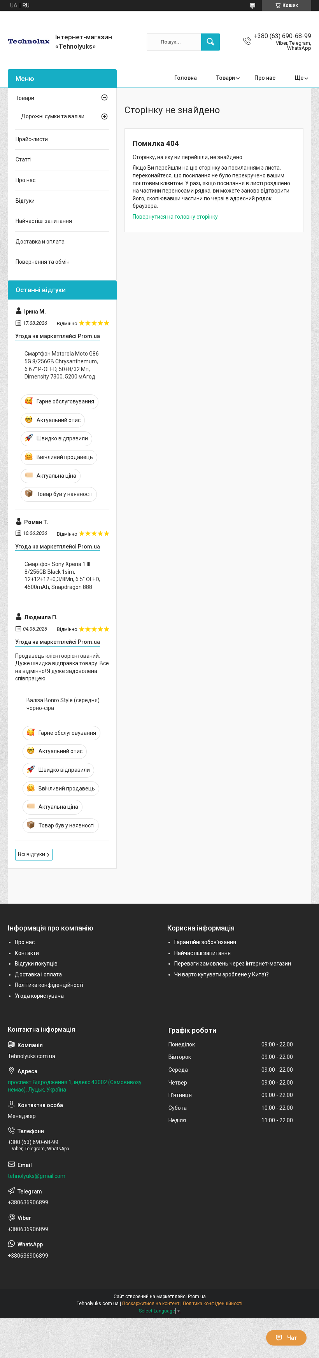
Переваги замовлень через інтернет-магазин (232, 963)
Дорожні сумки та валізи (52, 116)
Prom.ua (197, 1296)
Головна (185, 78)
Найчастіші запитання (44, 221)
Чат (292, 1338)
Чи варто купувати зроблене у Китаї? (221, 974)
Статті (24, 159)
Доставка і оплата (38, 974)
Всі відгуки (31, 854)
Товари (225, 78)
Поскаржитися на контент (150, 1303)
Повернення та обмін (43, 262)
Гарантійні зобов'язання (205, 942)
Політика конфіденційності (49, 985)
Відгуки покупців (36, 963)
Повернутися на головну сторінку (175, 217)
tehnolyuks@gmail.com (36, 1176)
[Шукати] (210, 42)
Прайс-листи (32, 139)
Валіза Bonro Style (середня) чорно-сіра (63, 704)
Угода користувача (39, 996)
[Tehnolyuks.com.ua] (28, 42)
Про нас (264, 78)
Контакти (27, 953)
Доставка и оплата (40, 241)
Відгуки (25, 201)
